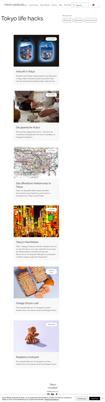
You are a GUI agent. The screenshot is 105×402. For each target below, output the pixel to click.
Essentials (78, 20)
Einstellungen (82, 398)
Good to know (90, 20)
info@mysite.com (52, 391)
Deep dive (67, 20)
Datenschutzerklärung (52, 399)
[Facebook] (56, 394)
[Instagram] (48, 394)
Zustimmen (94, 398)
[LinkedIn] (52, 394)
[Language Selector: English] (96, 5)
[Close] (102, 398)
